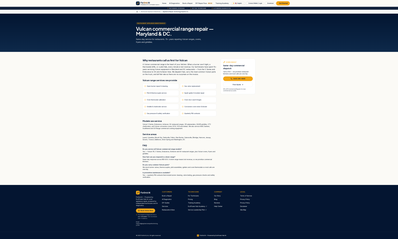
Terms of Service (246, 196)
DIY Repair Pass (203, 3)
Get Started (283, 3)
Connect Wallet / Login (255, 3)
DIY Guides (165, 203)
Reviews (217, 203)
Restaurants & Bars (168, 210)
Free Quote (237, 84)
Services (165, 206)
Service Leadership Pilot (196, 210)
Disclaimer (243, 206)
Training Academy (222, 3)
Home (164, 3)
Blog (215, 199)
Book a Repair (188, 3)
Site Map (243, 210)
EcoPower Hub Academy (196, 206)
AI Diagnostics (174, 3)
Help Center (218, 206)
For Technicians (193, 196)
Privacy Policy (245, 199)
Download (270, 3)
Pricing (190, 199)
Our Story (217, 196)
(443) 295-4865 (239, 79)
